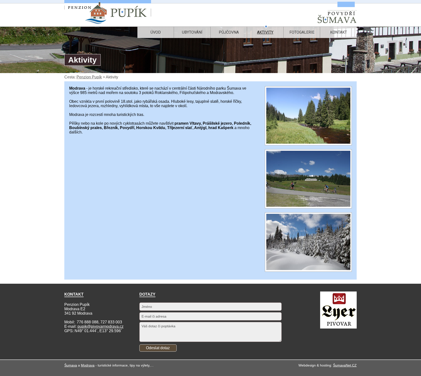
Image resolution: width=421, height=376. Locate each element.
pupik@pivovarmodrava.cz (100, 326)
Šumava (70, 365)
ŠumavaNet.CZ (345, 365)
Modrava (88, 365)
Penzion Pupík (89, 77)
